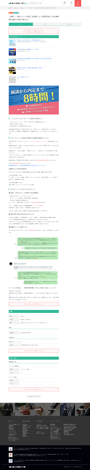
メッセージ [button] (21, 24)
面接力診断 (25, 431)
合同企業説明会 (11, 428)
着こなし (67, 409)
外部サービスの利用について (55, 433)
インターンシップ (12, 430)
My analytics (25, 424)
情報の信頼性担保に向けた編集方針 (70, 427)
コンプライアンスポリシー (55, 434)
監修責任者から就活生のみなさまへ (70, 424)
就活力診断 (25, 428)
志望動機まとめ (25, 433)
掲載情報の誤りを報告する (34, 396)
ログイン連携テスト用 (22, 77)
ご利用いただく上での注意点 (69, 428)
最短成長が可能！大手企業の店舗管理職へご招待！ (30, 68)
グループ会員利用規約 (54, 431)
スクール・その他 (12, 440)
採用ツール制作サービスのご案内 (42, 427)
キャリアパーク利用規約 (54, 430)
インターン (7, 409)
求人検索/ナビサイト (12, 434)
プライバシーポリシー (54, 427)
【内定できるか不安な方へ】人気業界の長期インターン (31, 40)
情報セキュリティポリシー (55, 435)
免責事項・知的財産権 (68, 430)
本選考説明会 (11, 425)
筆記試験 (52, 409)
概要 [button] (45, 24)
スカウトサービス (12, 435)
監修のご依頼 (66, 433)
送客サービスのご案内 (40, 433)
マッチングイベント (12, 431)
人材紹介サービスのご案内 (41, 425)
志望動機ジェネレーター (27, 425)
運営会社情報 (52, 424)
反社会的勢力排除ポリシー (55, 437)
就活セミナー (11, 427)
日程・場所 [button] (69, 24)
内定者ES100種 (25, 430)
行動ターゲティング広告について (56, 428)
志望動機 (37, 409)
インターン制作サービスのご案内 (42, 428)
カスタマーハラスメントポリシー (56, 438)
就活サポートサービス (13, 437)
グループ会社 (52, 425)
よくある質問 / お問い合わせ (69, 434)
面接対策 (82, 409)
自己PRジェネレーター (27, 427)
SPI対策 (24, 434)
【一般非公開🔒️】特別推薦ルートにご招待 (27, 49)
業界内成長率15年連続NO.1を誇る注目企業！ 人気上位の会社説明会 (34, 58)
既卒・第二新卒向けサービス (14, 438)
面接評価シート (25, 435)
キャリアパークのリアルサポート (70, 425)
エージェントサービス (13, 433)
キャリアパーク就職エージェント (15, 424)
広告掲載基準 (66, 431)
